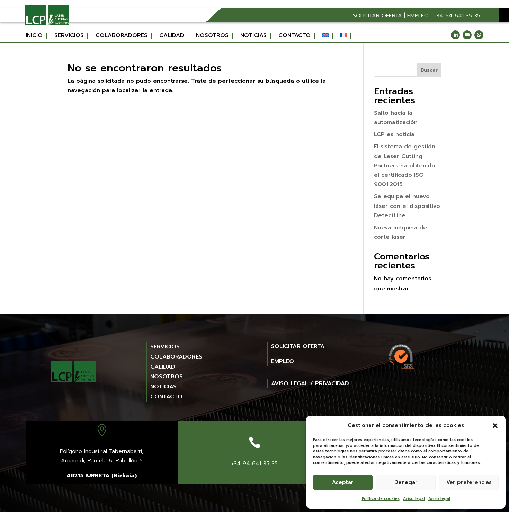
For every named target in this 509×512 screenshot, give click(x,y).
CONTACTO (166, 396)
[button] (495, 425)
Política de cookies (381, 499)
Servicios (69, 36)
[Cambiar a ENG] (327, 36)
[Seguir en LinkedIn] (455, 34)
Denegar (406, 482)
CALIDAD (162, 367)
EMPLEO (418, 15)
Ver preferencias (469, 482)
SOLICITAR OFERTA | (380, 15)
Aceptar (343, 482)
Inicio (34, 36)
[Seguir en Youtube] (467, 34)
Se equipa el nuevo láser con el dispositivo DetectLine (407, 205)
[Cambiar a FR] (345, 36)
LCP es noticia (394, 134)
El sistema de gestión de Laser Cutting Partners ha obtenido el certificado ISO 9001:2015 (404, 165)
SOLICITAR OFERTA (297, 346)
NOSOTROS (166, 376)
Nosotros (212, 36)
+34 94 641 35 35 (457, 15)
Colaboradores (122, 36)
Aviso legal (414, 499)
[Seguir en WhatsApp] (478, 34)
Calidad (171, 36)
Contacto (294, 36)
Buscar (429, 70)
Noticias (253, 36)
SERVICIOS (165, 347)
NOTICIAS (163, 386)
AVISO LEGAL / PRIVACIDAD (310, 383)
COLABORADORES (176, 357)
